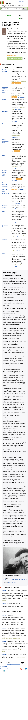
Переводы (8, 15)
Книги (20, 15)
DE (20, 1)
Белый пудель (6, 111)
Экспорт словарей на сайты (5, 668)
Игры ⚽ (20, 18)
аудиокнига (14, 97)
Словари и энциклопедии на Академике (13, 6)
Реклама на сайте (16, 664)
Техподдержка (10, 664)
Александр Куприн (12, 582)
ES (23, 1)
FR (25, 1)
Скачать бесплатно (15, 58)
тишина (4, 590)
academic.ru (6, 2)
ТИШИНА (4, 616)
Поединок (4, 99)
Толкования (14, 12)
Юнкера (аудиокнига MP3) (5, 141)
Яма (3, 155)
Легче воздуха (5, 193)
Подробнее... (15, 84)
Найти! (24, 8)
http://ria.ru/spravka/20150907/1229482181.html (15, 579)
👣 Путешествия (3, 666)
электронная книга (16, 83)
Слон (3, 123)
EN (17, 1)
